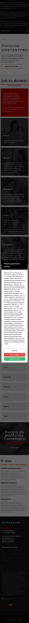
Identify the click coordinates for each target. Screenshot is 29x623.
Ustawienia (14, 350)
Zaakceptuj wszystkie (14, 359)
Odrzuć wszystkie (14, 355)
